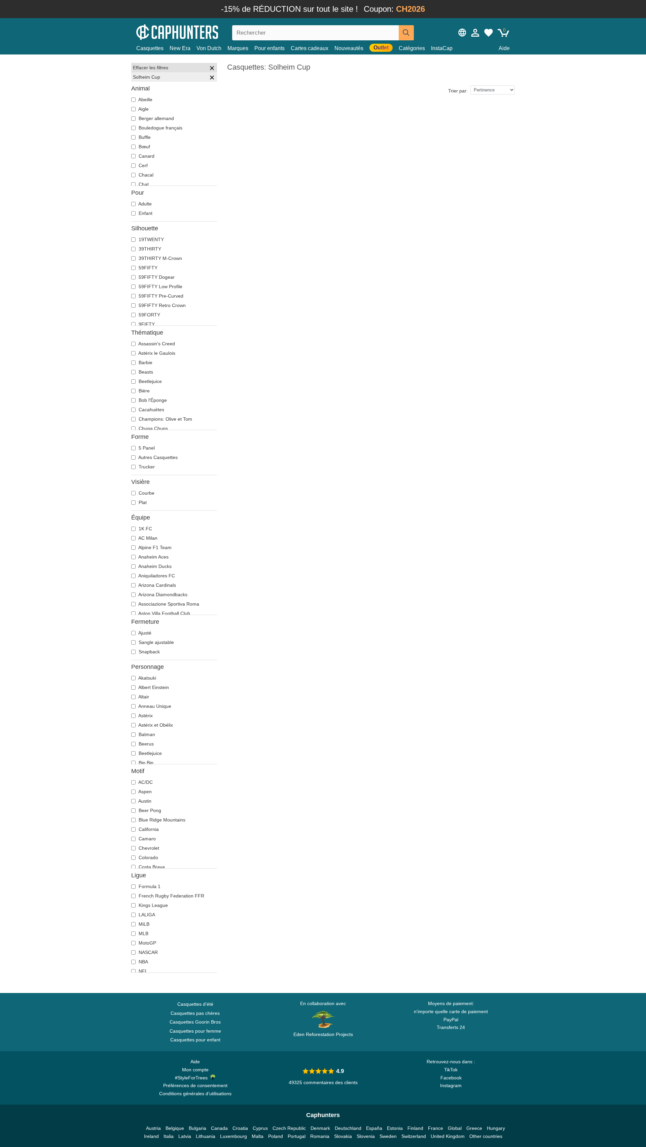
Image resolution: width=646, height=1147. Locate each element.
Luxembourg (233, 1136)
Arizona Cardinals (156, 585)
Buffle (144, 137)
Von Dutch (208, 48)
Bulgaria (197, 1128)
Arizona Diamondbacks (162, 594)
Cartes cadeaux (309, 48)
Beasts (145, 372)
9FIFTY (146, 324)
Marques (237, 48)
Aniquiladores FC (156, 575)
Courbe (145, 493)
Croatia (240, 1128)
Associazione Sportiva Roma (168, 604)
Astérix (145, 715)
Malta (257, 1136)
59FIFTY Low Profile (159, 286)
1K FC (144, 528)
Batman (146, 734)
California (148, 829)
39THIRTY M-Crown (159, 258)
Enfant (144, 213)
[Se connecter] (475, 33)
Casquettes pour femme (195, 1031)
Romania (319, 1136)
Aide (504, 48)
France (435, 1128)
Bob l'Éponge (152, 400)
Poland (275, 1136)
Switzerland (413, 1136)
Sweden (388, 1136)
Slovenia (366, 1136)
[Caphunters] (195, 31)
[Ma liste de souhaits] (488, 33)
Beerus (145, 744)
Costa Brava (151, 867)
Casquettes (150, 48)
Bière (143, 390)
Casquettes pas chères (195, 1013)
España (374, 1128)
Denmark (320, 1128)
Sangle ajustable (155, 642)
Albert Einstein (153, 687)
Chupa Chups (152, 428)
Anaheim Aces (153, 557)
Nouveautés (348, 48)
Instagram (451, 1085)
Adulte (144, 203)
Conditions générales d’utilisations (195, 1093)
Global (455, 1128)
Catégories (412, 48)
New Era (180, 48)
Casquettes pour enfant (195, 1039)
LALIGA (146, 914)
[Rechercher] (406, 32)
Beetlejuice (149, 381)
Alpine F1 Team (154, 547)
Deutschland (348, 1128)
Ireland (151, 1136)
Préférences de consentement (195, 1085)
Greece (474, 1128)
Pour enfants (269, 48)
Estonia (395, 1128)
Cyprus (260, 1128)
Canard (145, 156)
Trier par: (458, 90)
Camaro (146, 838)
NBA (142, 961)
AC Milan (147, 538)
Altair (143, 696)
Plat (142, 502)
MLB (142, 933)
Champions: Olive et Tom (164, 419)
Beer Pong (149, 810)
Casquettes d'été (195, 1004)
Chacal (145, 175)
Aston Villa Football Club (163, 613)
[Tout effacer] (212, 69)
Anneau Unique (154, 706)
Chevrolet (148, 848)
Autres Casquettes (157, 457)
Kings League (152, 905)
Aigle (143, 109)
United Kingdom (448, 1136)
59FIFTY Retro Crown (161, 305)
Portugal (297, 1136)
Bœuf (143, 146)
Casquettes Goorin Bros (195, 1022)
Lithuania (205, 1136)
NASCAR (147, 952)
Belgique (175, 1128)
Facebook (451, 1077)
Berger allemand (155, 118)
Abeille (144, 99)
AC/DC (145, 782)
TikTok (451, 1069)
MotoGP (146, 943)
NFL (142, 971)
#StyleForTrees (192, 1077)
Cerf (142, 165)
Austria (153, 1128)
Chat (143, 184)
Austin (144, 801)
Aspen (144, 791)
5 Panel (146, 448)
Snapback (148, 651)
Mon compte (195, 1069)
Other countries (485, 1136)
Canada (219, 1128)
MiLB (143, 924)
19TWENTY (150, 239)
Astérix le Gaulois (156, 353)
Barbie (144, 362)
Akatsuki (146, 678)
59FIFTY (147, 267)
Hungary (496, 1128)
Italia (169, 1136)
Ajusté (144, 633)
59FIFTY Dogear (156, 277)
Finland (415, 1128)
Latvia (184, 1136)
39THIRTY (149, 249)
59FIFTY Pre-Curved (160, 296)
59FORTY (148, 314)
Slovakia (343, 1136)
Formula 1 (148, 886)
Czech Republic (289, 1128)
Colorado (147, 857)
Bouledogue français (159, 127)
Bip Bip (145, 762)
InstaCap (442, 48)
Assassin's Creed (156, 343)
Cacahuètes (150, 409)
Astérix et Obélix (155, 725)
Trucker (146, 466)
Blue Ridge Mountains (161, 820)
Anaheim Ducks (154, 566)
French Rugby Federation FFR (170, 896)
